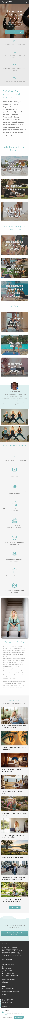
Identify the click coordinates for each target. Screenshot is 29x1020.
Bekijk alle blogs (14, 907)
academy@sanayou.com (10, 971)
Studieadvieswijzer (0, 1003)
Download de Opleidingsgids (14, 32)
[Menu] (26, 2)
